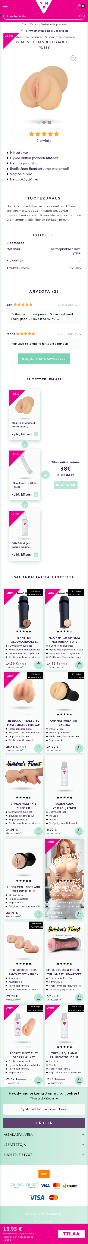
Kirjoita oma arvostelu (44, 359)
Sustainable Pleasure (60, 37)
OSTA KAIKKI (65, 485)
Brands (34, 24)
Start (25, 24)
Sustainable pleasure (54, 24)
